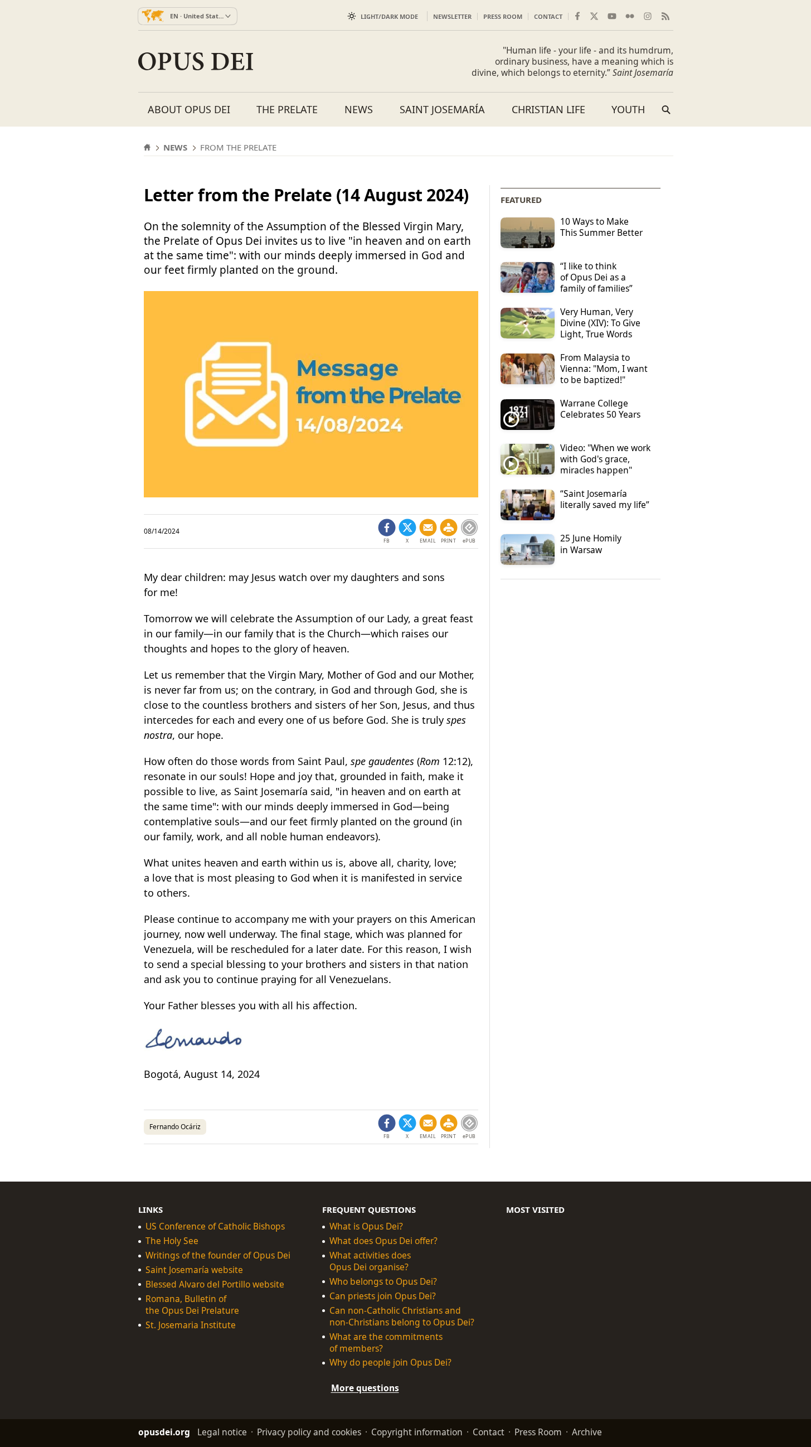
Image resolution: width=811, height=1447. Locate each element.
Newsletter (452, 16)
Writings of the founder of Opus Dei (217, 1255)
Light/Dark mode (389, 16)
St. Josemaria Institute (190, 1325)
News (358, 109)
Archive (587, 1432)
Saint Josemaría (442, 109)
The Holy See (171, 1241)
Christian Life (548, 109)
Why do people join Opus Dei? (390, 1362)
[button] (449, 531)
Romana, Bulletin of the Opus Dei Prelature (192, 1305)
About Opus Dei (189, 109)
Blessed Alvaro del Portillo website (214, 1284)
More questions (365, 1388)
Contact (548, 16)
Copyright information (417, 1432)
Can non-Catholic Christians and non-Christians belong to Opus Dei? (401, 1316)
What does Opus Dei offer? (383, 1241)
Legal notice (222, 1432)
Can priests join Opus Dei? (382, 1296)
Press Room (502, 16)
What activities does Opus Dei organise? (370, 1261)
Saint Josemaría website (194, 1270)
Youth (628, 109)
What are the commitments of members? (386, 1342)
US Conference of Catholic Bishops (215, 1226)
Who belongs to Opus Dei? (383, 1282)
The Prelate (287, 109)
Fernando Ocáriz (175, 1126)
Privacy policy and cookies (309, 1432)
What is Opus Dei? (366, 1226)
